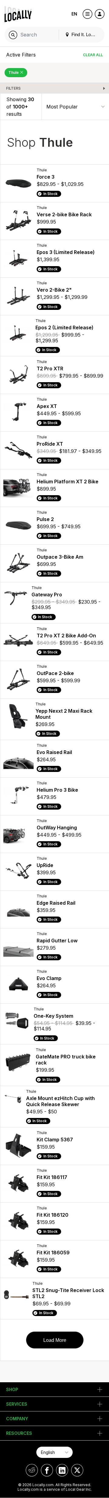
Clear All (93, 55)
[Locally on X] (77, 1470)
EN (74, 13)
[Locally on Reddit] (32, 1470)
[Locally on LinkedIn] (62, 1470)
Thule (14, 72)
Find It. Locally (85, 34)
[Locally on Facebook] (47, 1470)
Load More (54, 1340)
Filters (13, 88)
